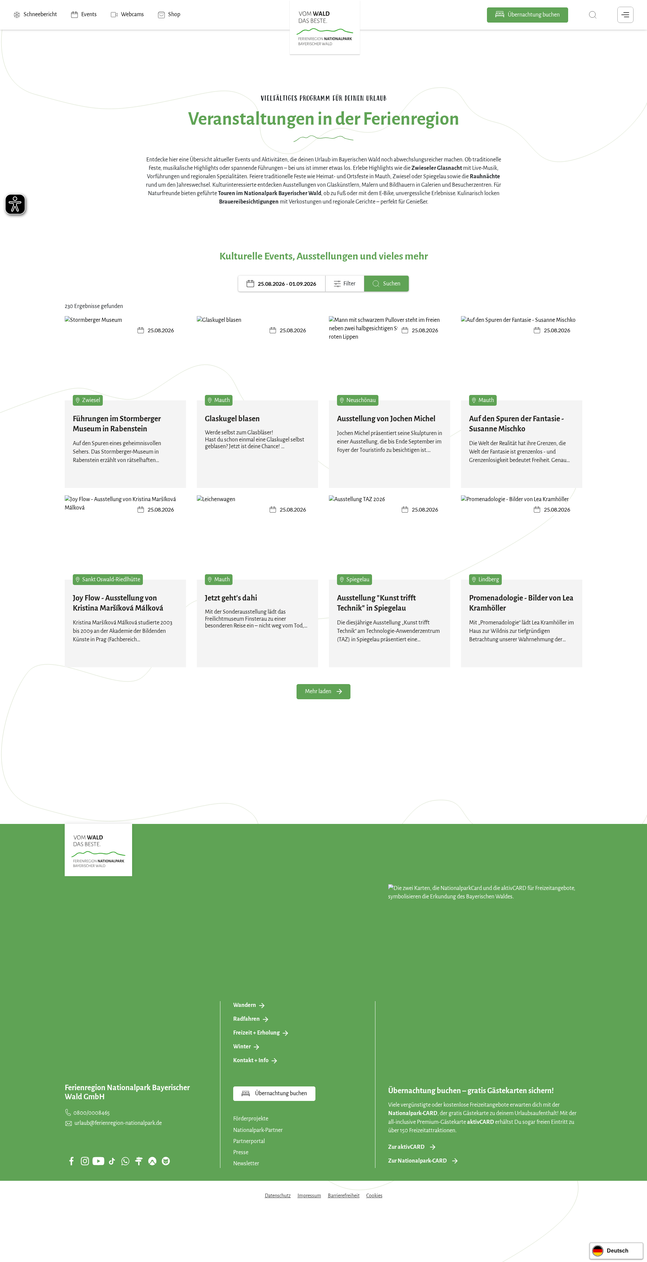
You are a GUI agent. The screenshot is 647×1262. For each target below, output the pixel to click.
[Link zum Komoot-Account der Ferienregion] (152, 1161)
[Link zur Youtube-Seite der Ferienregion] (98, 1161)
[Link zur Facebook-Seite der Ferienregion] (71, 1161)
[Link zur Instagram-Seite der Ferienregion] (85, 1161)
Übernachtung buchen (533, 15)
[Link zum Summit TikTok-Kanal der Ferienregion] (112, 1161)
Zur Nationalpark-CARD (417, 1161)
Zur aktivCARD (406, 1147)
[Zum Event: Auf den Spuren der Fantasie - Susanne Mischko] (521, 361)
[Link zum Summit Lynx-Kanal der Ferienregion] (166, 1161)
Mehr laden (318, 691)
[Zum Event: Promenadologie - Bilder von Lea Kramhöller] (521, 540)
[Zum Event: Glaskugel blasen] (257, 361)
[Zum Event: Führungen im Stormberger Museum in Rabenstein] (125, 361)
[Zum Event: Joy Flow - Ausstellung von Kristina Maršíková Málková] (125, 540)
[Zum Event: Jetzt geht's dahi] (257, 540)
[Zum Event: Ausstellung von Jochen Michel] (389, 361)
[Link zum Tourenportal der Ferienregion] (139, 1161)
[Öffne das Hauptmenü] (625, 15)
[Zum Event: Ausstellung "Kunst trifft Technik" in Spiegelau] (389, 540)
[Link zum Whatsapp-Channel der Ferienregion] (125, 1161)
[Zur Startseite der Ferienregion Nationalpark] (325, 28)
